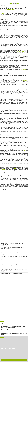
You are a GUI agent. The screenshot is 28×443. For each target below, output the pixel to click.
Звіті (25, 150)
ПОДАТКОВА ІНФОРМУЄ (8, 348)
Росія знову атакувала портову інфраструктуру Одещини (11, 273)
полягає (11, 123)
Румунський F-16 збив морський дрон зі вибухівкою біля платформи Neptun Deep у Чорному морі (13, 253)
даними (2, 13)
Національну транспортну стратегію (10, 147)
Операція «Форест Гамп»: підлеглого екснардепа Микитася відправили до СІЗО (12, 244)
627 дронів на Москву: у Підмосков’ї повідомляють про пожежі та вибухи (13, 260)
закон (14, 85)
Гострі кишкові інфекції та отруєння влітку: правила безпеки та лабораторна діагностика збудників (12, 265)
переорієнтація (25, 138)
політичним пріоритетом (15, 38)
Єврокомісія (25, 80)
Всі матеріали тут (14, 360)
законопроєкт (23, 69)
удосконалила (3, 169)
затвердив (2, 90)
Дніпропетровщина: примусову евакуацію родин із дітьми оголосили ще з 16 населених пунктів (14, 270)
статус (15, 168)
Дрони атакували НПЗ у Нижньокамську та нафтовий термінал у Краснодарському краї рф (13, 248)
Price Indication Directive (19, 51)
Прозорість (2, 41)
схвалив (1, 109)
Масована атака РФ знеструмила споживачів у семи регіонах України (14, 256)
